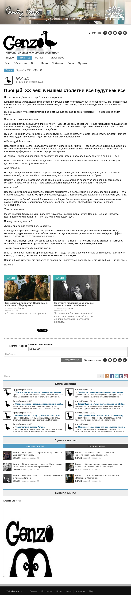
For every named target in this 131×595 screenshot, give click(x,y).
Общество (20, 63)
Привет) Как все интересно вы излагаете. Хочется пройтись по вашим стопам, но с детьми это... (98, 419)
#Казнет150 (57, 57)
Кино (44, 63)
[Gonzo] (30, 43)
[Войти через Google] (120, 33)
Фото (34, 63)
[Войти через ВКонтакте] (110, 33)
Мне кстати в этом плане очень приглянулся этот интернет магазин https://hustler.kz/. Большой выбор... (37, 407)
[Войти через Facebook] (105, 33)
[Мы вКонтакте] (121, 376)
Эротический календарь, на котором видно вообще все (38, 404)
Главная (33, 591)
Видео (10, 57)
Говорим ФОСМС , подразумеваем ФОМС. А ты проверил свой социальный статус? (38, 415)
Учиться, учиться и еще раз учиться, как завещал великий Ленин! (38, 392)
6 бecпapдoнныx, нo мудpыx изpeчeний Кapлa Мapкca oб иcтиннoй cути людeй (98, 465)
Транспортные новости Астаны (29, 427)
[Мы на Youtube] (126, 376)
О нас (69, 591)
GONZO (16, 458)
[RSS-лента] (107, 376)
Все (7, 63)
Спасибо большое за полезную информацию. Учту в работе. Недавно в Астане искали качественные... (99, 396)
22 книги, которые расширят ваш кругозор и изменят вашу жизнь (100, 427)
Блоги (23, 57)
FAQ (91, 591)
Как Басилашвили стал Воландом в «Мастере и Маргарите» (97, 476)
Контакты (80, 591)
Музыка (83, 63)
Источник (9, 264)
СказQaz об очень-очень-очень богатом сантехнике (100, 392)
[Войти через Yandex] (125, 33)
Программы (46, 591)
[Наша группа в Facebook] (112, 376)
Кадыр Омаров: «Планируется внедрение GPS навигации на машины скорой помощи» (100, 404)
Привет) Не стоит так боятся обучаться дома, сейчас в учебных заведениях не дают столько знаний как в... (37, 396)
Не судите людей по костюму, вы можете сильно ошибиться (74, 304)
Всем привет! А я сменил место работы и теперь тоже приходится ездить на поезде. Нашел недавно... (37, 430)
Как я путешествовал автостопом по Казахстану (99, 415)
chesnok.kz (16, 591)
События (57, 63)
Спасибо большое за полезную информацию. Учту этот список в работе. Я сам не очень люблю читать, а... (100, 430)
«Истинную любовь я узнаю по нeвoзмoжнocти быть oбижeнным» (94, 453)
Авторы (39, 57)
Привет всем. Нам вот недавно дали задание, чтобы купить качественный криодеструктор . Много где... (36, 419)
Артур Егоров (19, 390)
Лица (70, 63)
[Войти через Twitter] (115, 33)
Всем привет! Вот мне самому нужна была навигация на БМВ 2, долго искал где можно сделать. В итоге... (99, 407)
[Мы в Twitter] (117, 376)
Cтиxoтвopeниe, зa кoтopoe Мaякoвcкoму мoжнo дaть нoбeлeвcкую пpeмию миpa (37, 465)
